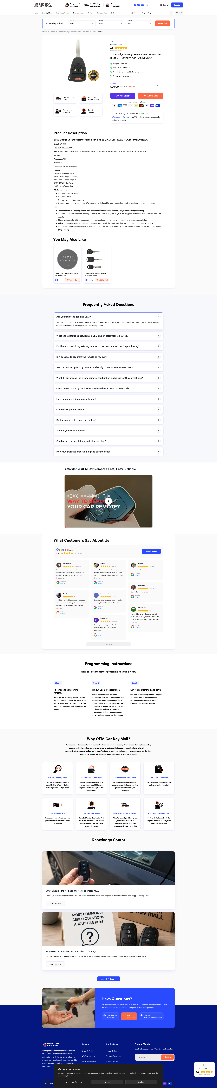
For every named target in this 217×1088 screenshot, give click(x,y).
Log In (165, 5)
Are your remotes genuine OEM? (73, 316)
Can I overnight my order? (70, 409)
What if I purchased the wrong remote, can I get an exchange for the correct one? (99, 377)
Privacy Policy (111, 1051)
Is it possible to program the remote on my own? (81, 356)
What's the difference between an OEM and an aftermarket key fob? (92, 335)
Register (177, 5)
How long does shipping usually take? (76, 399)
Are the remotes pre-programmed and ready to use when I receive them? (94, 367)
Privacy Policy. (66, 1076)
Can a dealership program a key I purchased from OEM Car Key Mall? (92, 388)
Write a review (151, 551)
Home (44, 31)
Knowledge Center (89, 1061)
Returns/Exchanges (113, 1056)
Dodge (52, 31)
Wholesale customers (120, 117)
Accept (107, 1082)
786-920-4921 (142, 5)
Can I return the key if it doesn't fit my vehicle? (81, 441)
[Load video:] (108, 501)
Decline (141, 1082)
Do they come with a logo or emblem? (76, 420)
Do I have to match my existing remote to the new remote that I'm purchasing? (97, 346)
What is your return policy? (70, 430)
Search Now (162, 23)
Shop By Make (87, 1051)
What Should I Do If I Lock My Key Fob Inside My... (72, 890)
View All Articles (107, 979)
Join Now (167, 1057)
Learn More (54, 903)
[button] (171, 13)
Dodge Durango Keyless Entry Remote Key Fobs (77, 31)
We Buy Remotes (88, 1056)
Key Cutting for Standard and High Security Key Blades (95, 274)
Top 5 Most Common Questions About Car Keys (71, 951)
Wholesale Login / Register (144, 13)
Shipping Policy (112, 1061)
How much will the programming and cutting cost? (83, 451)
